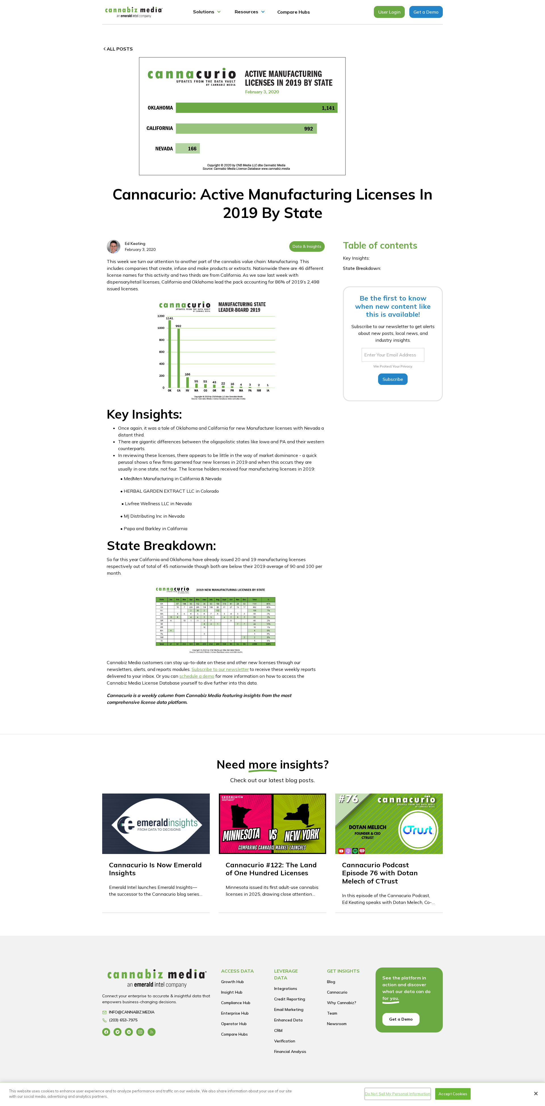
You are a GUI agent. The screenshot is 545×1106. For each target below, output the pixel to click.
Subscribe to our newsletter (220, 669)
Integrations (285, 988)
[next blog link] (156, 853)
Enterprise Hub (235, 1013)
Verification (284, 1041)
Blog (331, 981)
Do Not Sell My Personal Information (398, 1094)
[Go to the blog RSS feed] (152, 1032)
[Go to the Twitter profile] (117, 1032)
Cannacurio (337, 992)
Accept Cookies (453, 1094)
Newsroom (337, 1023)
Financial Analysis (290, 1051)
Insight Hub (231, 992)
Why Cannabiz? (341, 1002)
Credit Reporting (289, 999)
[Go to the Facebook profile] (106, 1032)
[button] (207, 12)
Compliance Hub (235, 1002)
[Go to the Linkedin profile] (129, 1032)
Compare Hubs (293, 12)
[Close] (536, 1093)
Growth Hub (232, 981)
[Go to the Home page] (157, 980)
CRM (278, 1030)
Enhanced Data (288, 1020)
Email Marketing (288, 1009)
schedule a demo (196, 676)
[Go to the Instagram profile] (140, 1032)
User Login (389, 12)
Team (332, 1013)
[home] (134, 12)
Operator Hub (234, 1023)
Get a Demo (426, 12)
